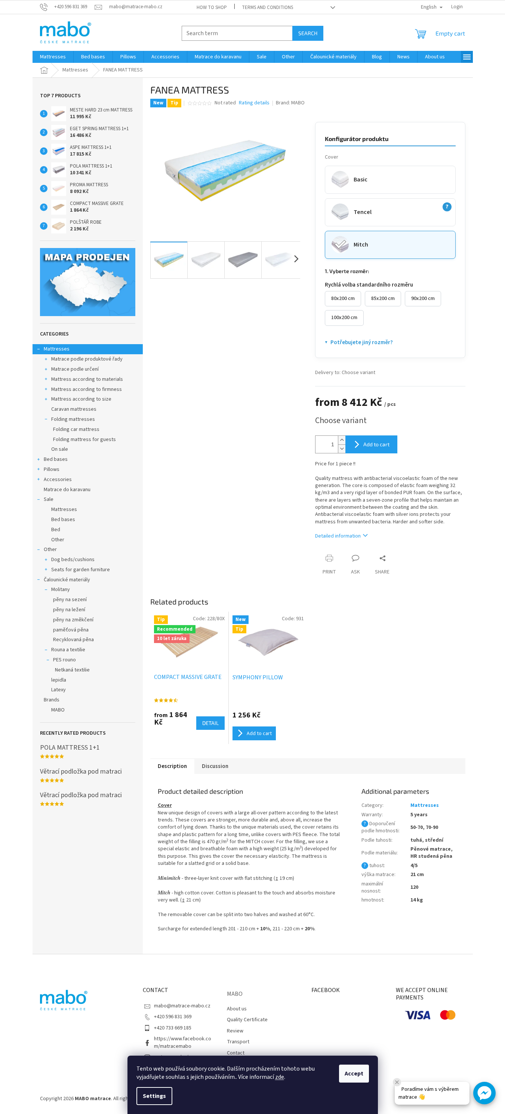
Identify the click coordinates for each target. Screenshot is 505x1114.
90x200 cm (423, 298)
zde (279, 1077)
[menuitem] (53, 57)
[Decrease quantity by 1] (341, 448)
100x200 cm (344, 317)
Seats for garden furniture (80, 569)
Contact (235, 1053)
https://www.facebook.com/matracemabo (182, 1042)
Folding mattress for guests (84, 439)
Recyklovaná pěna (73, 639)
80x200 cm (343, 298)
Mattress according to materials (87, 379)
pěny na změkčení (73, 620)
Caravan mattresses (73, 409)
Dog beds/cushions (73, 559)
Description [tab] (172, 766)
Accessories (58, 479)
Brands (51, 700)
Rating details (254, 103)
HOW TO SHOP (212, 7)
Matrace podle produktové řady (87, 359)
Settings (154, 1096)
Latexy (58, 690)
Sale (48, 499)
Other (57, 540)
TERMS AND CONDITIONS (267, 7)
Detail (210, 723)
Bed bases (56, 459)
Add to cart (376, 444)
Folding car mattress (76, 429)
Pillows (51, 469)
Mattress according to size (81, 399)
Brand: (290, 103)
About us (237, 1009)
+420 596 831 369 (172, 1016)
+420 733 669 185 (172, 1028)
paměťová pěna (71, 630)
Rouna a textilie (68, 650)
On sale (59, 449)
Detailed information (338, 536)
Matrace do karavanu (67, 489)
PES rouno (64, 660)
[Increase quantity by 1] (341, 440)
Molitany (60, 589)
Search (307, 33)
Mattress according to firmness (86, 389)
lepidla (58, 680)
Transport (238, 1042)
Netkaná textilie (72, 670)
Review (235, 1031)
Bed (55, 529)
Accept (354, 1073)
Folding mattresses (73, 419)
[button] (484, 1093)
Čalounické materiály (67, 580)
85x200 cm (383, 298)
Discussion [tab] (215, 766)
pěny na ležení (69, 609)
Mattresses (57, 349)
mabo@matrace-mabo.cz (182, 1006)
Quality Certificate (247, 1019)
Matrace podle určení (75, 369)
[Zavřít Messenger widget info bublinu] (397, 1082)
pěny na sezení (70, 599)
